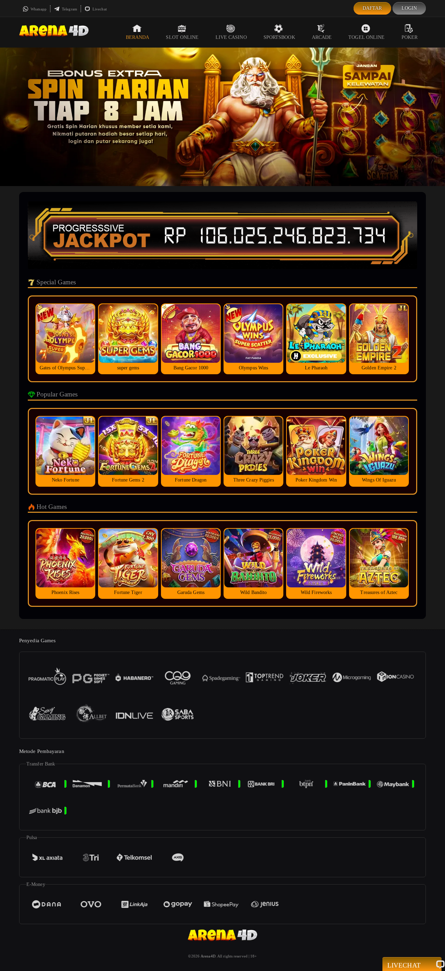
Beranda (137, 37)
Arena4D (208, 956)
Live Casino (231, 37)
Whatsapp (38, 9)
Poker (410, 37)
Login (409, 8)
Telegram (69, 9)
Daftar (372, 8)
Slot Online (182, 37)
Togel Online (366, 37)
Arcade (322, 37)
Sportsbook (279, 37)
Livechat (99, 9)
